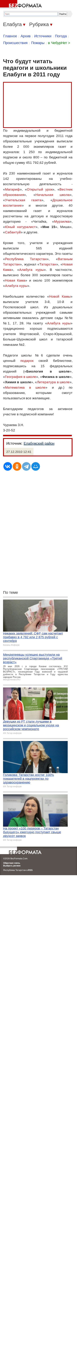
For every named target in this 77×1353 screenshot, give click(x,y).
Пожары (37, 43)
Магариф (12, 189)
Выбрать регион (11, 865)
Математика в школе (25, 387)
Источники (42, 36)
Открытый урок (39, 189)
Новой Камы (60, 296)
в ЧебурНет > (59, 43)
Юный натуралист (20, 227)
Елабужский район (39, 443)
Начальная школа (52, 195)
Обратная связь (11, 863)
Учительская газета (23, 200)
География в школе (20, 377)
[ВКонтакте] (7, 466)
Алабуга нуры (31, 270)
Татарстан (47, 264)
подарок (26, 361)
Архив (26, 36)
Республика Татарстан (26, 259)
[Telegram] (26, 466)
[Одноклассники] (17, 466)
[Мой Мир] (35, 466)
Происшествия (15, 43)
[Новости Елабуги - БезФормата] (21, 4)
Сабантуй (13, 232)
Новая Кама (15, 280)
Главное (10, 36)
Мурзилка (62, 221)
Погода (61, 36)
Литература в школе (53, 382)
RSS (30, 870)
